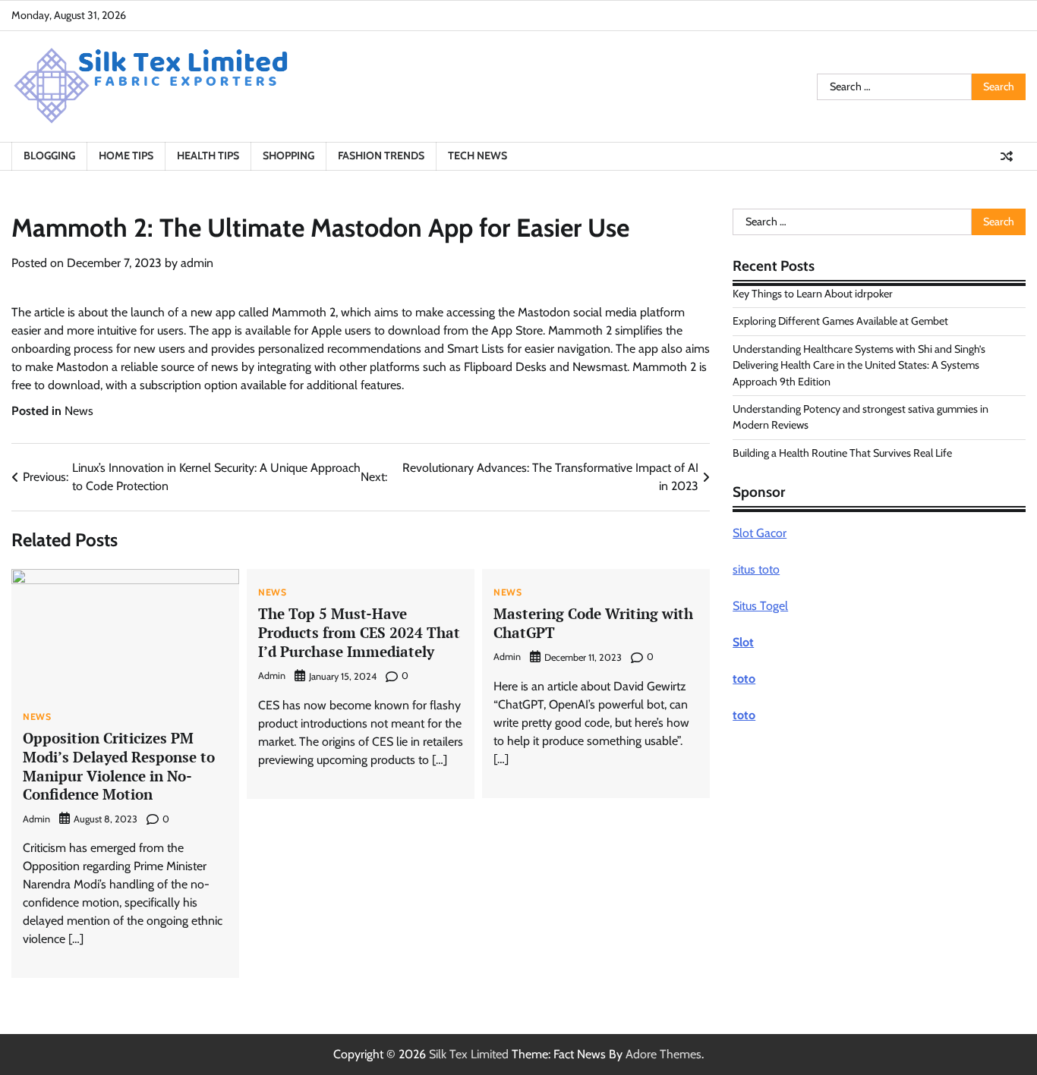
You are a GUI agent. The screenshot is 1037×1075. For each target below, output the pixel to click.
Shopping (288, 155)
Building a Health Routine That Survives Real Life (842, 453)
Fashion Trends (381, 155)
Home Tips (126, 155)
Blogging (49, 155)
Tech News (477, 155)
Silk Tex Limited (469, 1054)
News (79, 411)
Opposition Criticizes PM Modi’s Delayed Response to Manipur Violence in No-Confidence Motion (119, 765)
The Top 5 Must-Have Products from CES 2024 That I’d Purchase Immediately (359, 632)
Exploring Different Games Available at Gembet (840, 321)
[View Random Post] (1006, 156)
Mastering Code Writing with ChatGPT (593, 623)
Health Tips (208, 155)
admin (197, 263)
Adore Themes (663, 1054)
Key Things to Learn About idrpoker (813, 293)
